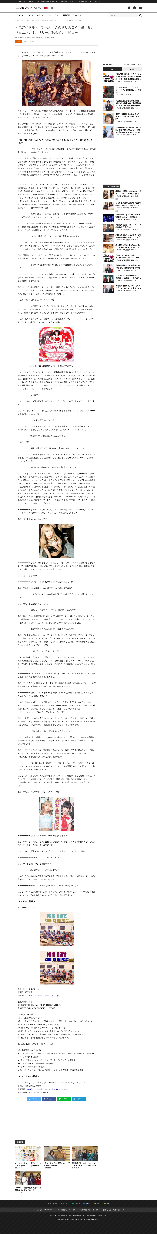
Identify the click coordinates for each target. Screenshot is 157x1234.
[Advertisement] (122, 41)
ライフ (57, 15)
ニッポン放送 (21, 1)
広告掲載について (118, 1210)
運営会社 (64, 1210)
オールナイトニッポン (67, 1)
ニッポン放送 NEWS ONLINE (40, 8)
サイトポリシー (73, 1210)
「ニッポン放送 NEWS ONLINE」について (46, 1210)
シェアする (49, 1099)
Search (140, 15)
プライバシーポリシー (94, 1210)
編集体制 (83, 1210)
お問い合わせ (107, 1210)
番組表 (31, 1)
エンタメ (20, 15)
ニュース (30, 15)
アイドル (31, 41)
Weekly (132, 69)
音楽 (25, 41)
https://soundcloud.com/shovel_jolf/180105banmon (47, 1089)
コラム (49, 15)
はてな (79, 1099)
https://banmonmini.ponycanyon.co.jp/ (44, 995)
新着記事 (66, 15)
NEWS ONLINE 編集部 (24, 37)
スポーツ (40, 15)
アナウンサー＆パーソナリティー (46, 1)
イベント (97, 1)
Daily (112, 69)
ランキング (77, 15)
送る (64, 1099)
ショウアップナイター (84, 1)
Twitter (134, 7)
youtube (140, 7)
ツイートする (34, 1099)
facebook (129, 7)
